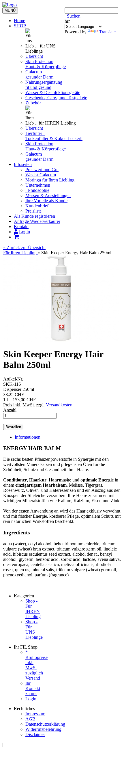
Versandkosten (59, 404)
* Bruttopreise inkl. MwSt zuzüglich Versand (36, 665)
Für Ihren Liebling (20, 252)
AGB (30, 718)
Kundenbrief (36, 205)
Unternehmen (37, 185)
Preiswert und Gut (42, 169)
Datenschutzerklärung (45, 724)
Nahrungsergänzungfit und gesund (43, 85)
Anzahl (9, 410)
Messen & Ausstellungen (48, 195)
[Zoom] (61, 340)
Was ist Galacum (40, 174)
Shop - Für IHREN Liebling (33, 609)
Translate (107, 31)
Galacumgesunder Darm (39, 74)
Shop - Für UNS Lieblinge (34, 629)
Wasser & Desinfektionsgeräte (52, 92)
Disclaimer (35, 734)
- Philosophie (37, 190)
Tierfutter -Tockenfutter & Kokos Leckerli (53, 136)
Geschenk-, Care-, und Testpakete (56, 97)
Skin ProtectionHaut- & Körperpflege (45, 64)
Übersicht (34, 56)
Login (30, 698)
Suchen (73, 16)
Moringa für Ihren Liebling (49, 179)
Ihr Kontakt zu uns (32, 688)
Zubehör (33, 102)
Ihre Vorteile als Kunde (46, 200)
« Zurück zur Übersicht (24, 247)
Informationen (27, 437)
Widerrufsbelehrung (43, 729)
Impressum (35, 713)
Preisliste (33, 211)
